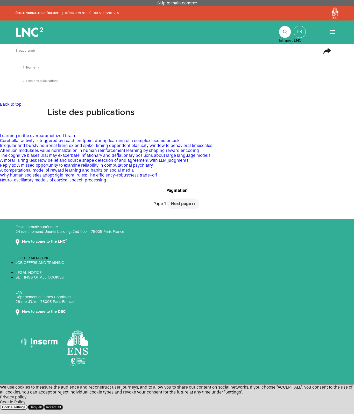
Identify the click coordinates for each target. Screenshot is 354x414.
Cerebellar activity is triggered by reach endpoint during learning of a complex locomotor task (90, 140)
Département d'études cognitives (92, 13)
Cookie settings (13, 407)
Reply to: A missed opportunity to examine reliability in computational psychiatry (76, 165)
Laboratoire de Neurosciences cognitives (30, 32)
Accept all (53, 407)
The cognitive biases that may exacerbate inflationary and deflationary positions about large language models (105, 155)
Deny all (36, 407)
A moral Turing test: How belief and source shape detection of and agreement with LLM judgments (94, 160)
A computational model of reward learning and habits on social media (67, 170)
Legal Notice (28, 272)
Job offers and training (40, 262)
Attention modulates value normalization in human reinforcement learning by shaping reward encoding (99, 150)
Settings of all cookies (40, 277)
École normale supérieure (37, 13)
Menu (332, 32)
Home (31, 67)
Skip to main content (177, 3)
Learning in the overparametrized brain (37, 135)
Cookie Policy (12, 401)
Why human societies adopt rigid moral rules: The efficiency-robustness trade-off (78, 175)
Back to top (11, 104)
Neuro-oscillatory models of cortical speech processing (53, 180)
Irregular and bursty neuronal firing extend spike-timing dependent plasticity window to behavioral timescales (106, 145)
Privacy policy (13, 397)
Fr (299, 31)
